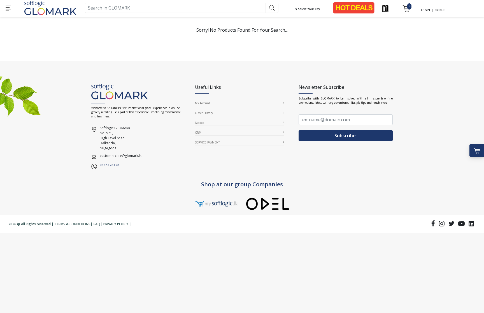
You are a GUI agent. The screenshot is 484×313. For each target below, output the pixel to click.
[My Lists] (385, 8)
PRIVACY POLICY (115, 224)
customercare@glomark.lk (120, 155)
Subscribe (345, 136)
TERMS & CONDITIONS (72, 224)
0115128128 (109, 165)
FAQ (97, 224)
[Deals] (354, 7)
